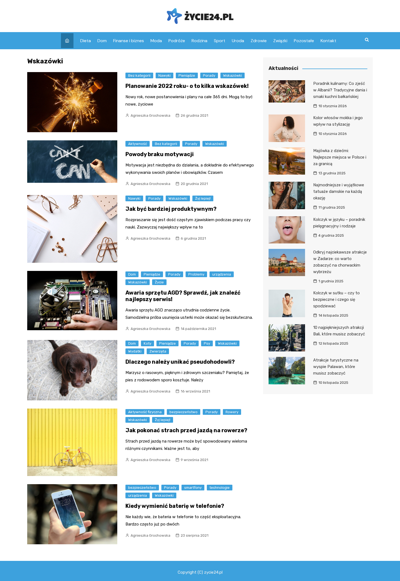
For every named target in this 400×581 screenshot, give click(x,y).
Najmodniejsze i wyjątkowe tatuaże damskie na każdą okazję (338, 191)
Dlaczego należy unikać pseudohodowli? (180, 362)
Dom (102, 41)
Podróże (176, 41)
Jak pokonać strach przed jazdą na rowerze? (186, 430)
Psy (207, 343)
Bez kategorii (139, 75)
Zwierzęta (157, 351)
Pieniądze (187, 75)
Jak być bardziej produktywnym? (171, 209)
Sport (219, 41)
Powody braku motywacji (159, 154)
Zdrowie (259, 41)
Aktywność (137, 144)
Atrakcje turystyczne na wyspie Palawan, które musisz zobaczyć (335, 367)
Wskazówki (232, 75)
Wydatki (134, 351)
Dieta (85, 41)
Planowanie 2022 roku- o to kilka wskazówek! (187, 86)
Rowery (232, 412)
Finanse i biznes (128, 41)
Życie (159, 282)
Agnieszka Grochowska (150, 115)
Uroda (238, 41)
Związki (280, 41)
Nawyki (164, 75)
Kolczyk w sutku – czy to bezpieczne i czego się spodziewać (336, 299)
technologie (220, 488)
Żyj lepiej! (203, 198)
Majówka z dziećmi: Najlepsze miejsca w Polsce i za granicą (339, 157)
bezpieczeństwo (184, 412)
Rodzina (199, 41)
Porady (209, 75)
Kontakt (328, 41)
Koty (147, 343)
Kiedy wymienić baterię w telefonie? (174, 506)
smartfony (193, 488)
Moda (156, 41)
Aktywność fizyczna (145, 412)
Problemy (196, 274)
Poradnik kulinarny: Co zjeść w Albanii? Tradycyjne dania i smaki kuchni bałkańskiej (340, 90)
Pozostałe (304, 41)
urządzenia (221, 274)
